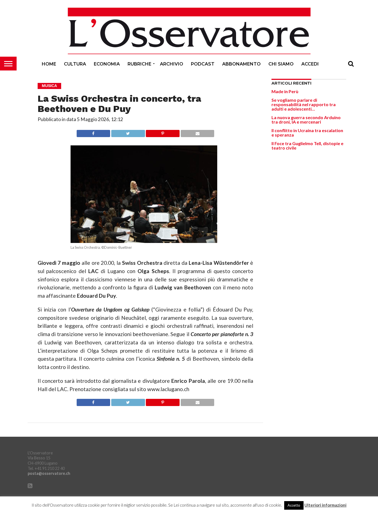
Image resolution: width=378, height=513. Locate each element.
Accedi (310, 64)
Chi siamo (281, 64)
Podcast (202, 64)
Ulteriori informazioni (325, 505)
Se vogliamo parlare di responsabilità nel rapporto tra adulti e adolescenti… (303, 104)
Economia (107, 64)
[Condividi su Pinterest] (163, 132)
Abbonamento (241, 64)
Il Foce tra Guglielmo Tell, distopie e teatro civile (307, 145)
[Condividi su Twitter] (128, 132)
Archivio (171, 64)
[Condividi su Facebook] (93, 132)
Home (49, 64)
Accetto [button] (294, 505)
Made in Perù (284, 91)
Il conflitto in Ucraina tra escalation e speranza (307, 132)
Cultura (75, 64)
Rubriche (139, 64)
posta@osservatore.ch (49, 473)
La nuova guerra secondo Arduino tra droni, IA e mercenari (306, 119)
